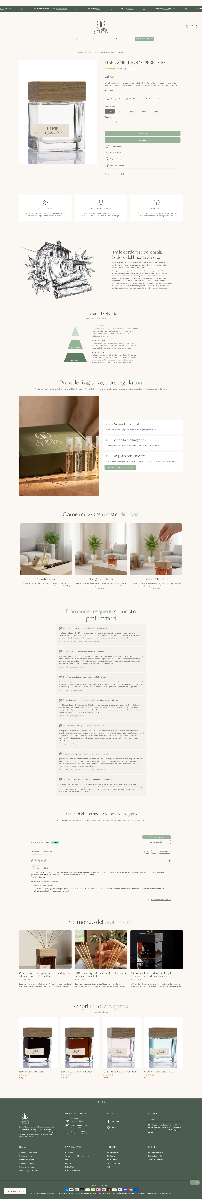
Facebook (115, 1121)
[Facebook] (98, 1101)
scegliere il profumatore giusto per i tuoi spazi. (90, 769)
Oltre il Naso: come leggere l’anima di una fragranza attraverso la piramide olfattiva (44, 974)
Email (152, 1119)
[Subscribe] (180, 1119)
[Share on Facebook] (112, 174)
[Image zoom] (58, 112)
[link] (107, 1012)
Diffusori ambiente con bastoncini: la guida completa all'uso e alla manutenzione (151, 974)
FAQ (108, 1167)
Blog (67, 1160)
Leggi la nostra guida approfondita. (71, 667)
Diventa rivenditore (72, 1171)
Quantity (108, 117)
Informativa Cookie (155, 1156)
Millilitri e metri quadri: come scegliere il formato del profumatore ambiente (101, 974)
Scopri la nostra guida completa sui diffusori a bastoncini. (79, 641)
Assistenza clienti (113, 1152)
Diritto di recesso (113, 1163)
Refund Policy (70, 1167)
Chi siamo (69, 1152)
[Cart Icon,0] (197, 26)
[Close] (23, 1191)
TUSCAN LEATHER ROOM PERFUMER (76, 1072)
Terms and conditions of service (77, 1156)
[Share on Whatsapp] (117, 174)
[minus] (107, 122)
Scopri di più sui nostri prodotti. (70, 744)
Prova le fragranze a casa (29, 1171)
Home (80, 52)
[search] (186, 26)
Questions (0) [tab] (47, 852)
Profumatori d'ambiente (28, 1152)
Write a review (156, 837)
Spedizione (111, 1156)
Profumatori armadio (27, 1163)
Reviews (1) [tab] (36, 852)
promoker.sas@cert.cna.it (161, 1193)
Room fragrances (91, 52)
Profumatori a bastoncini (57, 39)
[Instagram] (103, 1101)
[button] (110, 69)
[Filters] (154, 852)
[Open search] (147, 852)
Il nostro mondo (122, 39)
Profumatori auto (25, 1156)
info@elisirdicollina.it (79, 1134)
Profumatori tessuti (26, 1160)
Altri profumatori (80, 39)
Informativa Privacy (155, 1152)
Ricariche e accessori (101, 39)
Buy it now (142, 140)
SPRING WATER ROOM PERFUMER (158, 1072)
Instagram (115, 1127)
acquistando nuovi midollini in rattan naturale (97, 707)
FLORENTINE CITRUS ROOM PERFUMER (119, 1072)
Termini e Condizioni (155, 1160)
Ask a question (156, 842)
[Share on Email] (122, 174)
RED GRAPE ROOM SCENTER (31, 1072)
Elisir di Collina (42, 1193)
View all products (100, 1012)
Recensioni (69, 1163)
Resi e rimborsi (112, 1160)
